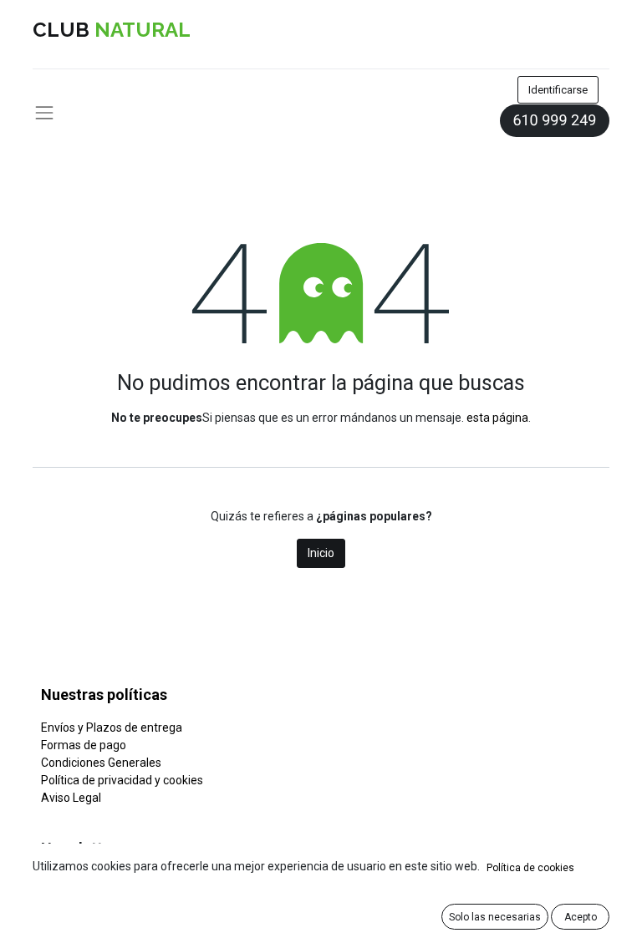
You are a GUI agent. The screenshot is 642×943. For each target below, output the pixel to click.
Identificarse (558, 90)
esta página (497, 417)
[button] (494, 917)
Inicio (321, 553)
